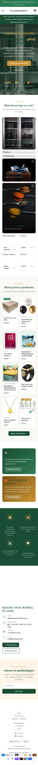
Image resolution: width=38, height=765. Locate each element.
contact (19, 729)
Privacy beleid (19, 716)
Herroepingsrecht (19, 723)
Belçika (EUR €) (13, 741)
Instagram (20, 736)
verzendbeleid (19, 726)
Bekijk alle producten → (19, 433)
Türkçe (25, 741)
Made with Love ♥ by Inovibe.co (19, 752)
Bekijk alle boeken (13, 469)
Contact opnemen (11, 651)
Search (19, 713)
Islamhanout (19, 11)
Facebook (20, 733)
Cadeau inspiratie (13, 497)
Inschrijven (19, 691)
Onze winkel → (19, 70)
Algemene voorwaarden (19, 719)
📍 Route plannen (11, 645)
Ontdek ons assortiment (19, 63)
